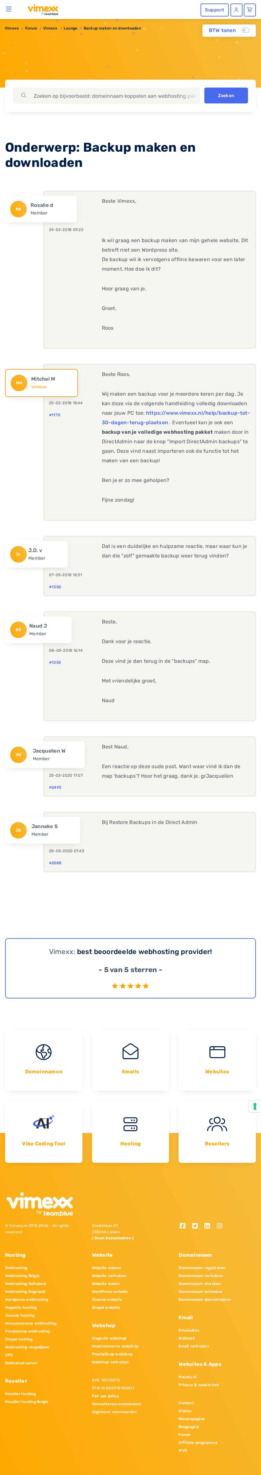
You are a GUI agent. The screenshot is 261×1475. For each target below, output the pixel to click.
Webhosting (16, 1268)
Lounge (70, 28)
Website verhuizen (109, 1276)
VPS (9, 1355)
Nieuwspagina (192, 1419)
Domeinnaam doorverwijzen (205, 1299)
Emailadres (189, 1330)
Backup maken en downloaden (112, 28)
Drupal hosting (18, 1339)
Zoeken (226, 95)
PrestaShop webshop (112, 1354)
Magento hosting (21, 1307)
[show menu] (9, 9)
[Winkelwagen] (250, 9)
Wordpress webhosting (26, 1299)
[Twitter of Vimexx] (197, 1226)
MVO (183, 1450)
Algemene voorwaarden (114, 1412)
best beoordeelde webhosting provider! (144, 951)
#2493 (55, 787)
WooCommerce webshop (115, 1346)
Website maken (106, 1268)
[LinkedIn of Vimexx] (209, 1226)
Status (185, 1411)
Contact (186, 1403)
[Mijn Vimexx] (236, 9)
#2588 (55, 863)
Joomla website (107, 1299)
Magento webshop (109, 1338)
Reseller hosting (20, 1394)
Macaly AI (188, 1377)
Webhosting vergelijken (27, 1347)
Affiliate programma (198, 1442)
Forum (31, 28)
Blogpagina (189, 1427)
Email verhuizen (194, 1346)
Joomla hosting (19, 1315)
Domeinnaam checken (200, 1283)
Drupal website (106, 1307)
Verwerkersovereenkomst (116, 1404)
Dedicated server (21, 1363)
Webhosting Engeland (25, 1291)
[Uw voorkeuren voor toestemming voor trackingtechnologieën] (255, 1106)
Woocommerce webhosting (30, 1323)
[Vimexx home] (40, 9)
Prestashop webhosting (27, 1331)
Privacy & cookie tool (199, 1385)
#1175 (54, 415)
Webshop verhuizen (110, 1362)
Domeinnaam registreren (202, 1268)
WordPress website (110, 1291)
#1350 (55, 587)
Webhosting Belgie (22, 1276)
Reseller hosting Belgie (26, 1401)
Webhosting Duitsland (25, 1283)
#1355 (55, 662)
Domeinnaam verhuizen (201, 1276)
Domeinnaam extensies (200, 1291)
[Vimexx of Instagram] (221, 1226)
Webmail (186, 1338)
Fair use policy (105, 1396)
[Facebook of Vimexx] (185, 1226)
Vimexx (12, 28)
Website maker (106, 1283)
